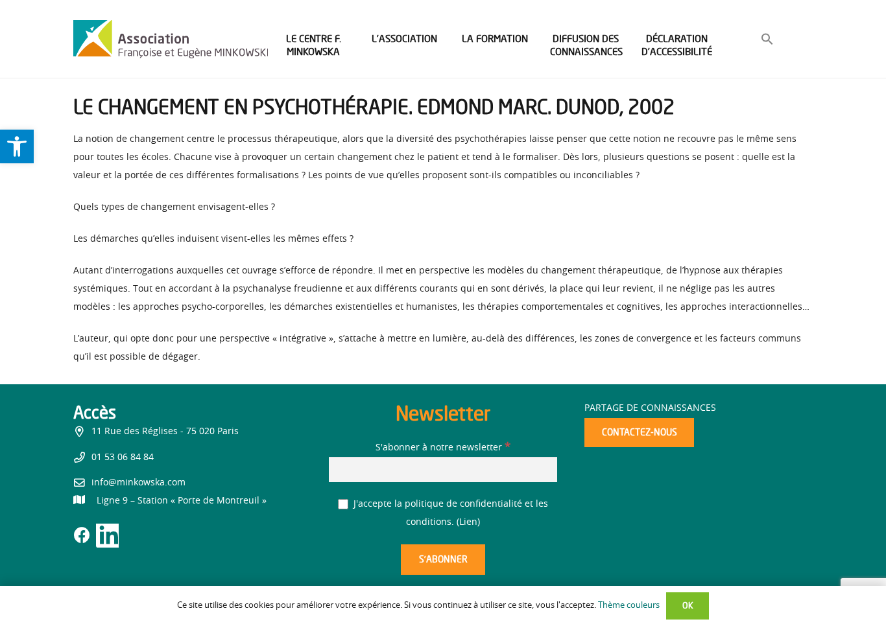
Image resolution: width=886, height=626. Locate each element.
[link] (17, 146)
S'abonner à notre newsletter (443, 447)
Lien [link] (468, 522)
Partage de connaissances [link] (650, 408)
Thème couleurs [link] (629, 605)
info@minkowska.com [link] (138, 482)
